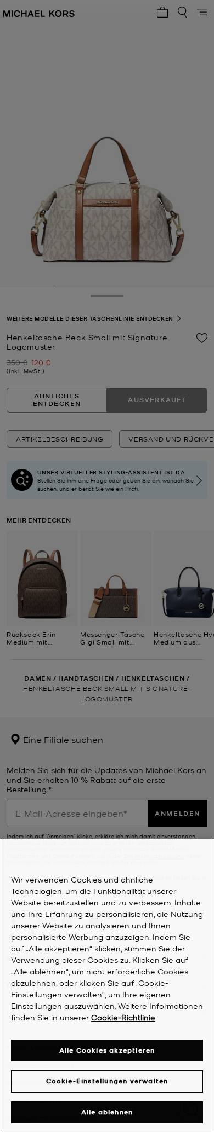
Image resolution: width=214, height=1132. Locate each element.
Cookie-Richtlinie (123, 1017)
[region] (107, 985)
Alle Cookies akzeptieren (107, 1050)
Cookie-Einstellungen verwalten (107, 1080)
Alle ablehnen (107, 1112)
